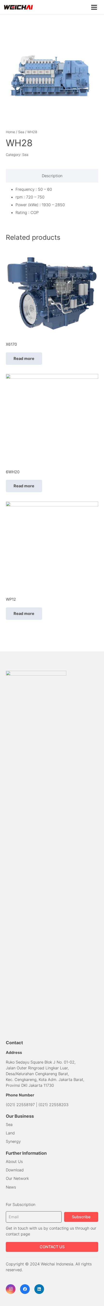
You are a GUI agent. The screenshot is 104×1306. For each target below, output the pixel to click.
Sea (21, 132)
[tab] (52, 175)
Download (15, 1169)
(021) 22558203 (53, 1104)
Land (10, 1133)
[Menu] (94, 7)
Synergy (13, 1141)
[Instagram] (10, 1289)
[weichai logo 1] (18, 7)
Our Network (17, 1178)
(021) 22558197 (20, 1104)
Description (52, 175)
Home (10, 132)
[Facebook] (25, 1289)
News (11, 1187)
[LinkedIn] (39, 1289)
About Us (14, 1161)
